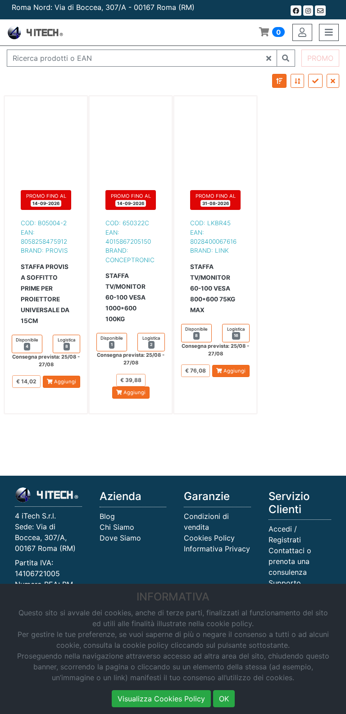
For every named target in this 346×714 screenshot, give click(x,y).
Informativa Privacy (217, 548)
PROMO (320, 58)
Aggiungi (64, 381)
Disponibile (27, 343)
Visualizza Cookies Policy (161, 698)
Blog (107, 516)
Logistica (66, 343)
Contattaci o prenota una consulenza (290, 561)
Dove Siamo (120, 537)
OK (224, 698)
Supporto (285, 582)
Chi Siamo (117, 527)
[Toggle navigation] (329, 32)
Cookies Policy (209, 537)
